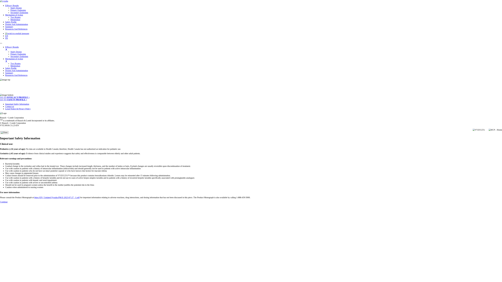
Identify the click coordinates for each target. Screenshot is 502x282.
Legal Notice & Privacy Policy (18, 109)
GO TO (15, 97)
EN (6, 36)
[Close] (4, 132)
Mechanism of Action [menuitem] (14, 60)
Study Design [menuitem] (16, 52)
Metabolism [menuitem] (15, 66)
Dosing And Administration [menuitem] (16, 70)
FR (6, 38)
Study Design (16, 8)
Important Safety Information (17, 104)
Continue (4, 202)
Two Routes (15, 17)
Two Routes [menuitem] (15, 63)
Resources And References (16, 29)
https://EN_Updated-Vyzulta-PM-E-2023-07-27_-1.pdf (57, 197)
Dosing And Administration (16, 24)
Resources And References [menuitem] (16, 75)
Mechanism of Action (14, 15)
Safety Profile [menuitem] (10, 68)
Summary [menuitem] (9, 73)
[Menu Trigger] (1, 43)
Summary (9, 27)
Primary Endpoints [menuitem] (18, 54)
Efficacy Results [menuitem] (12, 48)
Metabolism (15, 20)
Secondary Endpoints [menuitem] (19, 56)
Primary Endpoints (18, 10)
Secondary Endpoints (19, 12)
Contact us (9, 106)
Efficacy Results (12, 5)
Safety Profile (10, 22)
